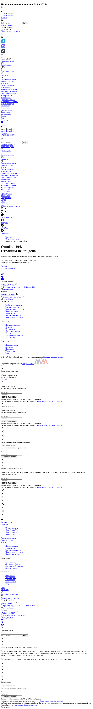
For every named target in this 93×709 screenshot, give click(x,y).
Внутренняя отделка (9, 89)
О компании (5, 108)
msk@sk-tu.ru (8, 299)
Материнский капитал (9, 102)
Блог (3, 118)
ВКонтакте (5, 233)
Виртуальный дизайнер (14, 309)
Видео (3, 116)
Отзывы (8, 327)
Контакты (5, 120)
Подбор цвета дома (8, 94)
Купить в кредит (7, 104)
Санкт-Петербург (7, 16)
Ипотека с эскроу (7, 81)
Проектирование (7, 85)
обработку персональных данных (50, 401)
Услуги (3, 83)
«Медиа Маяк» (28, 364)
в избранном (6, 522)
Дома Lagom (6, 65)
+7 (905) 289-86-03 (8, 295)
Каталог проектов (12, 239)
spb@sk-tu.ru (8, 289)
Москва (4, 18)
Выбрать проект (7, 145)
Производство (6, 110)
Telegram (4, 223)
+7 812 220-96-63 (7, 25)
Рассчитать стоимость (13, 307)
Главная (8, 237)
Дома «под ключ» (8, 71)
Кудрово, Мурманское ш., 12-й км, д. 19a (19, 287)
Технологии (5, 112)
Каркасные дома (7, 61)
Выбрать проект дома (13, 305)
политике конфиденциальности (25, 705)
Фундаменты (6, 87)
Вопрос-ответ (6, 114)
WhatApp (4, 228)
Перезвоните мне (7, 218)
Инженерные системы (9, 91)
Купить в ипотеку (12, 333)
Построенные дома (8, 79)
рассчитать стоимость (9, 594)
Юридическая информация (53, 357)
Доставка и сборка (8, 100)
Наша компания (11, 345)
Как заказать (6, 98)
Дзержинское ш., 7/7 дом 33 (13, 297)
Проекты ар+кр (11, 534)
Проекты (4, 75)
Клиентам (5, 106)
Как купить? (6, 96)
